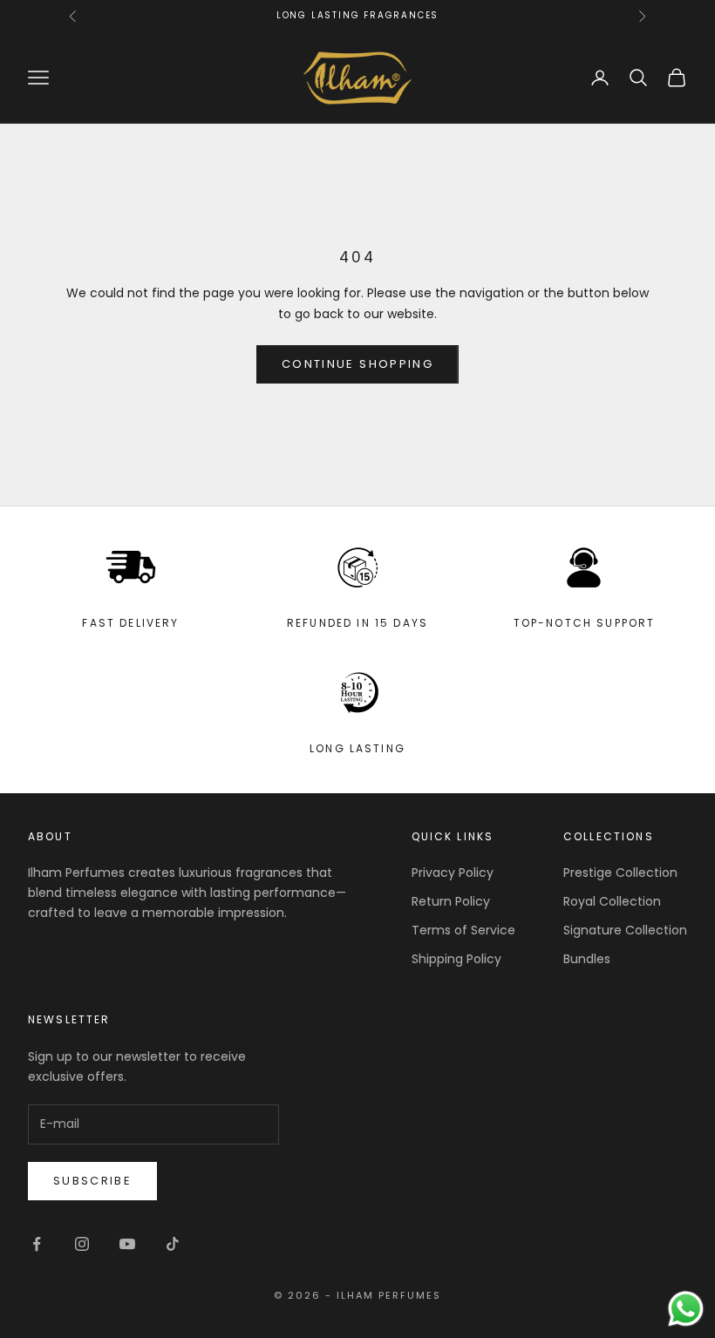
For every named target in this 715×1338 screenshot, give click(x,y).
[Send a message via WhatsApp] (685, 1308)
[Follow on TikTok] (172, 1244)
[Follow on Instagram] (82, 1244)
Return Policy (451, 901)
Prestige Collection (620, 872)
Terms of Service (463, 930)
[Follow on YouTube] (127, 1244)
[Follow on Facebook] (36, 1244)
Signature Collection (625, 930)
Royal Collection (612, 901)
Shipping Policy (456, 959)
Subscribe (92, 1180)
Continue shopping (357, 364)
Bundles (586, 959)
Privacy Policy (453, 872)
